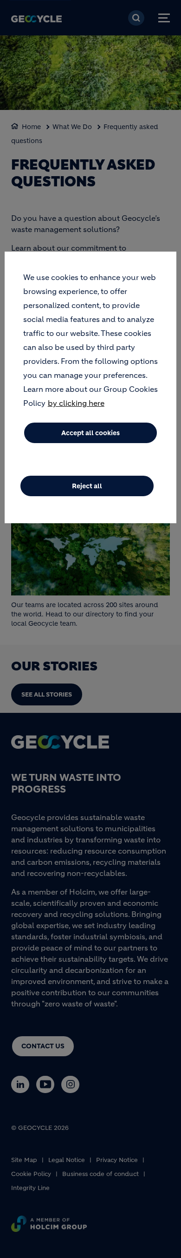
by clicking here (76, 403)
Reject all (87, 486)
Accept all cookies (90, 433)
